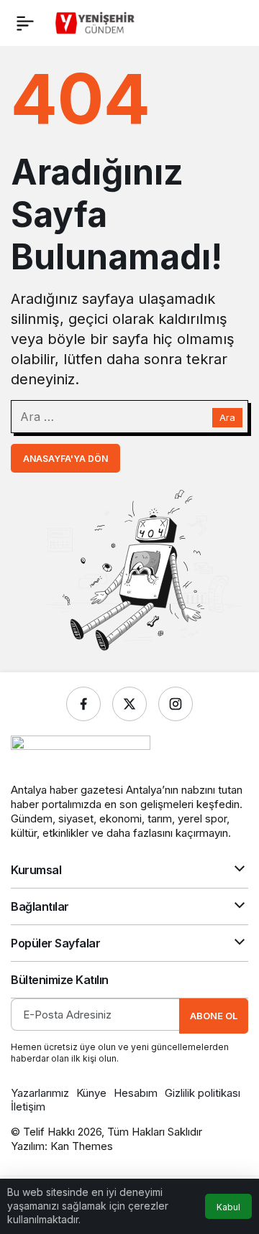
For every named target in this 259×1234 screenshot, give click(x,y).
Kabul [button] (228, 1207)
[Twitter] (129, 704)
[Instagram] (175, 704)
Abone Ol (213, 1015)
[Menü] (25, 23)
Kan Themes (81, 1146)
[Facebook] (83, 704)
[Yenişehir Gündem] (96, 21)
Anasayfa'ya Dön (65, 458)
